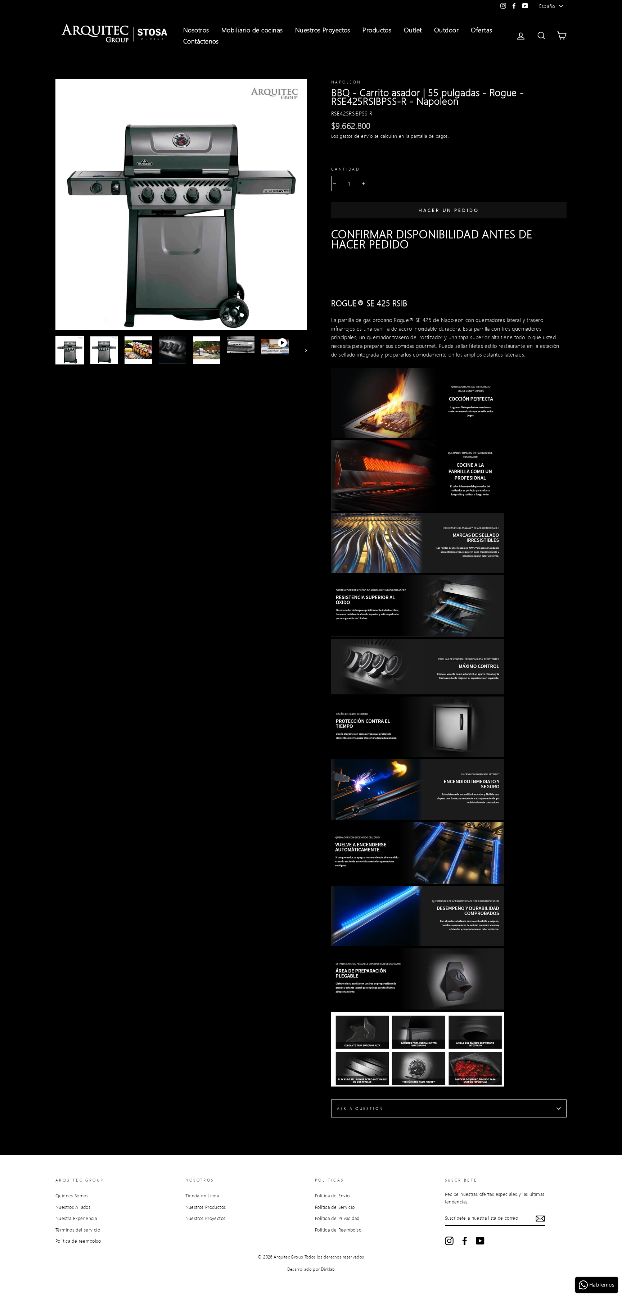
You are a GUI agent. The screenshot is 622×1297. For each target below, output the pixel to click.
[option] (181, 204)
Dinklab (328, 1269)
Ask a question (360, 1108)
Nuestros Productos (205, 1207)
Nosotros (196, 30)
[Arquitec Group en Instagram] (449, 1241)
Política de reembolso (78, 1241)
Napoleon (346, 82)
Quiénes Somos (71, 1195)
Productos (376, 30)
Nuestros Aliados (72, 1207)
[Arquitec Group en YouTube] (480, 1241)
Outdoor (446, 30)
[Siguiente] (302, 350)
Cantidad (345, 169)
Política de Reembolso (338, 1229)
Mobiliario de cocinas (252, 30)
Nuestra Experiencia (76, 1218)
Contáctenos (201, 41)
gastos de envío (356, 136)
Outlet (413, 30)
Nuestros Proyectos (322, 30)
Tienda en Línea (202, 1195)
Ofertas (481, 30)
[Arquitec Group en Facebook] (464, 1241)
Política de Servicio (335, 1207)
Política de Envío (332, 1195)
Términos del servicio (77, 1229)
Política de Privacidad (337, 1218)
